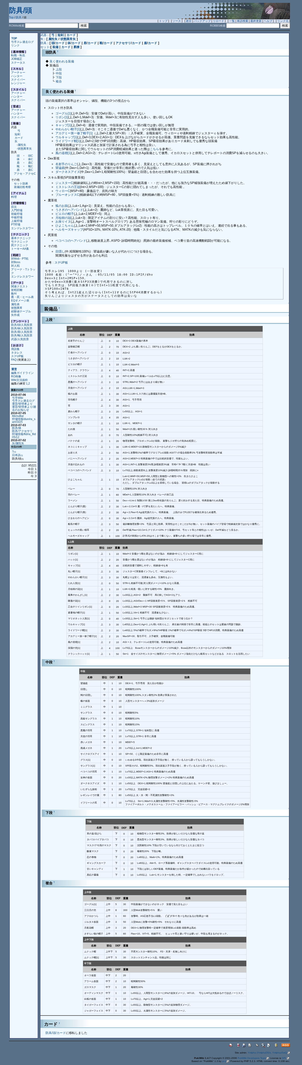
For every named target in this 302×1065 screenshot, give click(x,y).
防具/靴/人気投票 (21, 335)
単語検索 (242, 21)
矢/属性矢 (18, 443)
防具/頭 (20, 10)
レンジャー (18, 83)
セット (45, 47)
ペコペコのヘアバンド (70, 240)
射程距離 (16, 289)
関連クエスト (19, 286)
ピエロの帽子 (64, 214)
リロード (218, 21)
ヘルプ (268, 21)
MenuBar (18, 415)
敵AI (14, 293)
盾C (30, 169)
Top (11, 17)
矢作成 (15, 314)
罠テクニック (19, 245)
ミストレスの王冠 (67, 187)
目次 (14, 206)
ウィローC (62, 191)
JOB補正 (16, 58)
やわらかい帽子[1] (67, 129)
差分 (189, 21)
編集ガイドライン (22, 372)
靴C (30, 166)
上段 (59, 69)
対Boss (15, 262)
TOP (14, 38)
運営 (14, 369)
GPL (284, 1058)
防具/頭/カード (56, 1033)
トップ (163, 21)
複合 (59, 81)
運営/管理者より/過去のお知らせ (24, 408)
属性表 (15, 304)
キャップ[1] (63, 125)
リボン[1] (61, 117)
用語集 (15, 349)
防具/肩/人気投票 (21, 331)
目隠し (60, 251)
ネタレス (16, 352)
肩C (30, 162)
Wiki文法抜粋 (19, 379)
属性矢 (22, 144)
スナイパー (18, 79)
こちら (154, 149)
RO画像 (16, 376)
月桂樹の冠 (63, 218)
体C (30, 159)
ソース (176, 21)
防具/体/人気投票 (21, 328)
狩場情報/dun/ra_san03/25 (23, 420)
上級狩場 (16, 220)
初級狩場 (16, 213)
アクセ (18, 173)
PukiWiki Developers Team (252, 1058)
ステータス (18, 62)
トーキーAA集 (20, 248)
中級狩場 (16, 217)
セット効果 (21, 183)
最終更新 (256, 21)
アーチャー (18, 72)
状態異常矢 (25, 148)
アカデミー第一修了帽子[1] (74, 133)
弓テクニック (19, 241)
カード (19, 137)
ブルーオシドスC (67, 194)
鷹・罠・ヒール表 (22, 296)
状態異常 (16, 307)
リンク (15, 45)
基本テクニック (21, 238)
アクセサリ (123, 43)
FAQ (14, 359)
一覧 (232, 21)
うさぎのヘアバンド (69, 210)
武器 (43, 35)
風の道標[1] (63, 153)
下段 (59, 77)
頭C (30, 155)
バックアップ (202, 21)
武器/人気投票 (20, 339)
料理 (14, 196)
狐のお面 (61, 206)
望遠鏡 (60, 168)
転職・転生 (18, 55)
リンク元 (283, 21)
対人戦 (15, 265)
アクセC (30, 173)
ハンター (16, 76)
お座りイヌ (63, 221)
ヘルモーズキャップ (69, 229)
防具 (18, 17)
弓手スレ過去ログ (22, 41)
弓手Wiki (17, 397)
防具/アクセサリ (22, 431)
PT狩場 (15, 224)
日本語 (17, 455)
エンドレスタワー (22, 228)
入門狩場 (16, 210)
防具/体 (16, 427)
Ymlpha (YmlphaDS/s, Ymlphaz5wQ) (267, 1052)
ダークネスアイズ (67, 172)
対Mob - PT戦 (19, 258)
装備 (55, 47)
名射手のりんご (66, 164)
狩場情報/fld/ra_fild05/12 (24, 436)
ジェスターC (64, 183)
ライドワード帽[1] (67, 141)
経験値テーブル (21, 311)
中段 (59, 73)
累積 (76, 47)
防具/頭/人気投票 (21, 324)
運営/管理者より (22, 403)
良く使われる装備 (62, 61)
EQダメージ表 (20, 300)
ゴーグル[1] (63, 113)
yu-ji (224, 1061)
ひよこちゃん (64, 225)
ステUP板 (17, 356)
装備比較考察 (22, 186)
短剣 (17, 134)
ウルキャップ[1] (66, 137)
